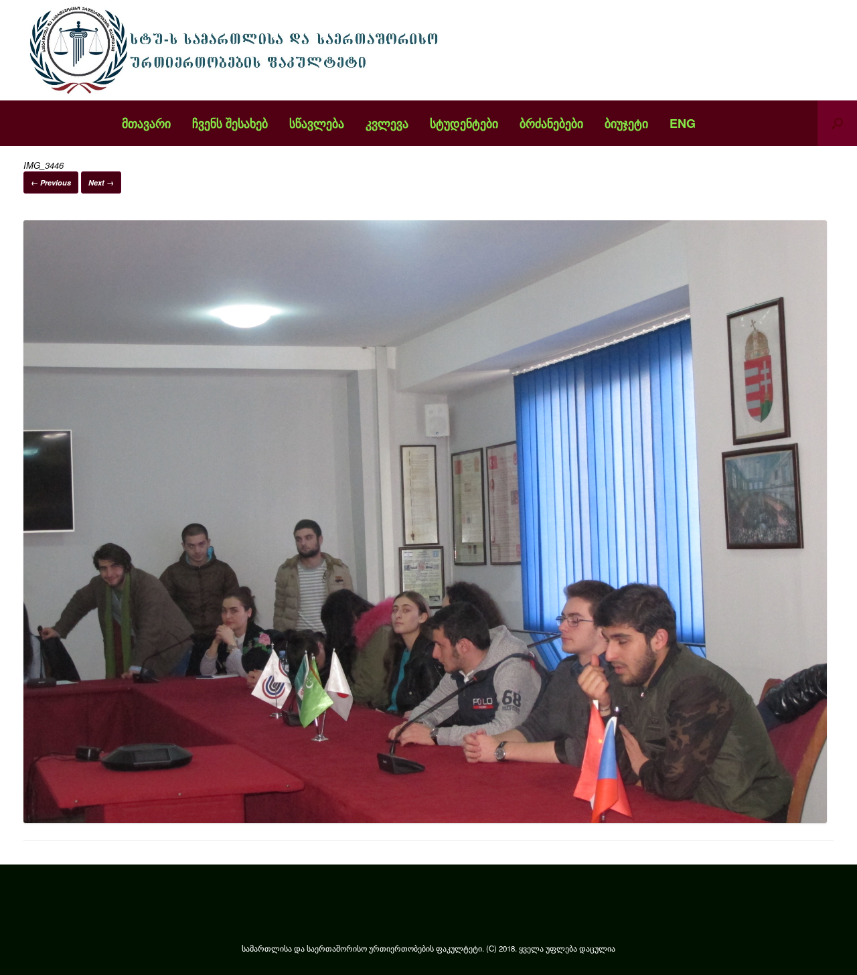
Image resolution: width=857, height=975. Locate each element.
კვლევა (387, 123)
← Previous (51, 182)
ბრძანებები (551, 123)
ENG (683, 123)
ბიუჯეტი (626, 123)
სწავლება (316, 123)
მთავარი (146, 123)
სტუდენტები (464, 123)
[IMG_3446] (425, 819)
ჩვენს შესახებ (230, 123)
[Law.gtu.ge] (237, 50)
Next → (101, 182)
